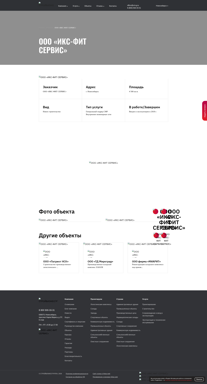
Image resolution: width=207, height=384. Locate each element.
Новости (68, 313)
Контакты (68, 361)
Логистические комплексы (101, 304)
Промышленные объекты (101, 326)
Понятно (199, 379)
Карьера (68, 335)
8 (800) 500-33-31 (134, 8)
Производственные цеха (126, 313)
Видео (67, 317)
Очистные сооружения (100, 342)
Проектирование (149, 304)
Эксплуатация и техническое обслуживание (153, 321)
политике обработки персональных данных (178, 380)
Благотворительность (73, 356)
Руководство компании (74, 326)
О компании (69, 304)
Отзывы (68, 339)
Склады (94, 309)
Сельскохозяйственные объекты (100, 336)
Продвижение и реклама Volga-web (105, 377)
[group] (70, 220)
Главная (42, 28)
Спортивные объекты (99, 317)
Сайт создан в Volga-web (101, 373)
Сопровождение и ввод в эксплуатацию (152, 314)
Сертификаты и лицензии (75, 322)
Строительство (148, 309)
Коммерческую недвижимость (102, 322)
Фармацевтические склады (127, 317)
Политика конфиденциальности (77, 373)
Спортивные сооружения (126, 326)
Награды (68, 348)
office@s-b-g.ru (133, 5)
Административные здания (101, 330)
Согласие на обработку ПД (75, 377)
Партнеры (69, 352)
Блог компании (71, 309)
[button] (155, 211)
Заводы (94, 313)
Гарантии (68, 343)
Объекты (49, 28)
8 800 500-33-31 (47, 310)
